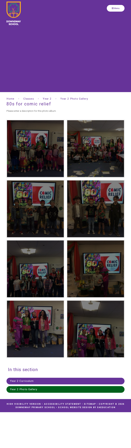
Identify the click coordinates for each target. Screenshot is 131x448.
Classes (28, 99)
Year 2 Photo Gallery (74, 99)
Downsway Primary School (13, 13)
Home (10, 99)
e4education (106, 407)
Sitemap (90, 404)
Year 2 (47, 99)
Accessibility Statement (62, 404)
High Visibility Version (24, 404)
